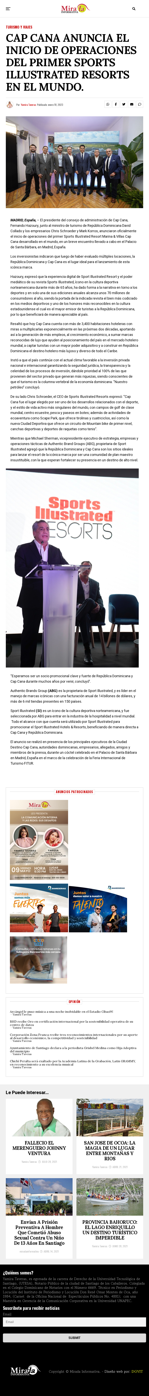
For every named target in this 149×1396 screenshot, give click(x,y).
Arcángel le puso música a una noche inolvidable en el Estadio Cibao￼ (61, 1012)
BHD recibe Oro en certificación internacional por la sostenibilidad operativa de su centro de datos (71, 1023)
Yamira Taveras (28, 105)
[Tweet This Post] (123, 104)
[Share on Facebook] (115, 104)
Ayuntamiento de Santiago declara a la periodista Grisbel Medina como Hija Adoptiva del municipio (73, 1049)
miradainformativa (29, 1251)
